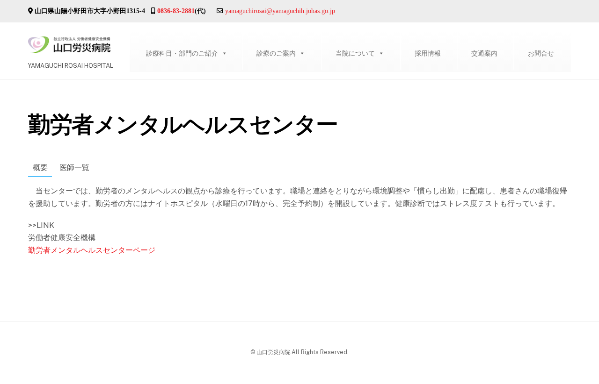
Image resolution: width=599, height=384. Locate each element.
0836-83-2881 (176, 10)
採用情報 (428, 53)
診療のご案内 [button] (276, 53)
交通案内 (484, 53)
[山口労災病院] (69, 48)
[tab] (40, 168)
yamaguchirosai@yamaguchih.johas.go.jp (280, 10)
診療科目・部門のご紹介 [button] (182, 53)
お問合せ (541, 53)
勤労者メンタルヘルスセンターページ (91, 250)
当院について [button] (355, 53)
